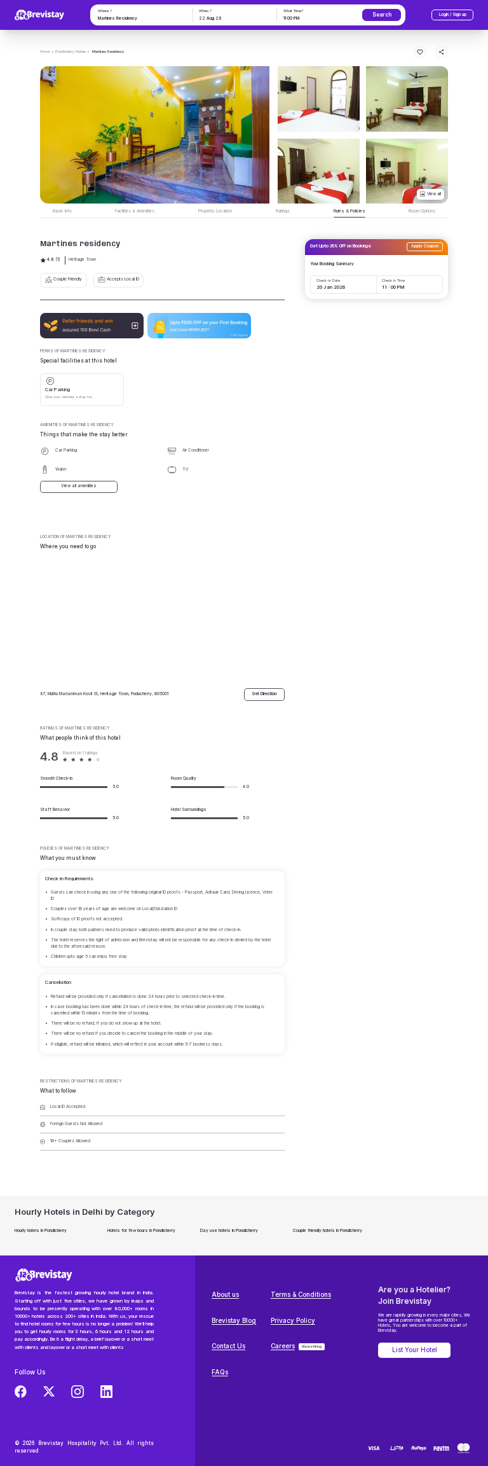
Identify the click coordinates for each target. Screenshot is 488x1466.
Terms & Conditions (301, 1294)
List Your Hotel (414, 1349)
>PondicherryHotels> (70, 51)
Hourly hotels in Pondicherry (41, 1230)
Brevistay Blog (234, 1320)
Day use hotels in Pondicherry (229, 1230)
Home (45, 51)
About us (225, 1294)
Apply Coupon (424, 246)
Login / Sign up (452, 14)
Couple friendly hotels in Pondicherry (327, 1230)
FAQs (220, 1372)
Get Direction (264, 693)
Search (381, 14)
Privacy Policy (293, 1320)
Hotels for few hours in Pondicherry (141, 1230)
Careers (283, 1346)
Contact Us (228, 1346)
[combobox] (140, 19)
